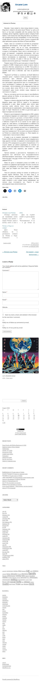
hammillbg (5, 612)
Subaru (32, 582)
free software (5, 522)
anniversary (10, 571)
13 (18, 415)
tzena (3, 637)
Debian (8, 574)
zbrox (3, 651)
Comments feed (6, 666)
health (4, 531)
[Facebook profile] (28, 14)
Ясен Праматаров (21, 432)
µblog (3, 559)
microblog (32, 576)
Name (4, 292)
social (4, 550)
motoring (4, 539)
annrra (4, 595)
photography (5, 548)
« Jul (3, 422)
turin (3, 482)
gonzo (4, 611)
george (4, 607)
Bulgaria (24, 571)
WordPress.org (6, 667)
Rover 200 (6, 582)
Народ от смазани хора (9, 461)
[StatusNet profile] (22, 14)
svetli (3, 635)
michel (4, 621)
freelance (4, 524)
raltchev (4, 630)
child (31, 571)
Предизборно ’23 (13, 481)
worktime (4, 557)
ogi (3, 626)
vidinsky (4, 642)
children (35, 571)
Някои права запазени (20, 434)
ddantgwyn (5, 600)
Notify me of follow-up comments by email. (15, 322)
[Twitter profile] (25, 14)
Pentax (18, 577)
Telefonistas (5, 448)
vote (22, 584)
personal (23, 577)
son (23, 582)
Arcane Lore (21, 4)
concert (4, 574)
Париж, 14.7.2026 (7, 450)
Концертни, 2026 (7, 452)
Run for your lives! (7, 459)
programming (21, 579)
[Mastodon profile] (19, 14)
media (4, 536)
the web (4, 552)
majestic (4, 618)
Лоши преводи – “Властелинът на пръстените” (19, 486)
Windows (26, 584)
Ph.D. (28, 577)
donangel (5, 602)
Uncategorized (35, 244)
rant (30, 579)
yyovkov (4, 649)
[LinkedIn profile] (31, 14)
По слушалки (11, 488)
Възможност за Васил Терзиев (16, 479)
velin (3, 639)
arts (3, 511)
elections (24, 574)
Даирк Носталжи (7, 457)
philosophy (5, 546)
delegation (14, 574)
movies (4, 541)
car (28, 570)
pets (3, 545)
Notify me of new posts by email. (12, 328)
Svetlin (5, 584)
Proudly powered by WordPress (11, 679)
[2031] (28, 218)
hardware (5, 529)
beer (3, 513)
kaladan (4, 614)
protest (27, 579)
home (3, 532)
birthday (16, 571)
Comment (5, 270)
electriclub (5, 604)
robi (3, 633)
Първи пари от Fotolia (18, 472)
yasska (4, 644)
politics (14, 579)
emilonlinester (6, 605)
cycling (4, 517)
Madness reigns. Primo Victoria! (11, 447)
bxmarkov (5, 597)
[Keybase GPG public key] (35, 14)
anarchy (4, 571)
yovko (4, 646)
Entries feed (5, 664)
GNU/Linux (11, 576)
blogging (4, 515)
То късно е (5, 456)
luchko (4, 616)
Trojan (18, 584)
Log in (4, 662)
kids (23, 576)
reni (3, 632)
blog (19, 571)
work (31, 584)
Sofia (18, 581)
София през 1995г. (7, 454)
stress (27, 582)
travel (3, 553)
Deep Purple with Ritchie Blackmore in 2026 (14, 445)
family (4, 520)
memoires (5, 538)
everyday (4, 518)
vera (3, 640)
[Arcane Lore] (5, 11)
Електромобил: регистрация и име (24, 477)
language (5, 534)
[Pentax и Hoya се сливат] (11, 232)
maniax (4, 619)
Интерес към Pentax (9, 252)
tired (10, 584)
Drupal (19, 574)
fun (3, 527)
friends (4, 525)
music (4, 543)
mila (3, 623)
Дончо (4, 479)
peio (3, 628)
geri (3, 609)
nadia (3, 625)
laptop (27, 576)
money (5, 577)
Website (4, 307)
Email (4, 299)
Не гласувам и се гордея (13, 482)
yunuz (4, 648)
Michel (4, 481)
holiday (18, 576)
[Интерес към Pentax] (11, 218)
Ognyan (14, 577)
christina (4, 598)
